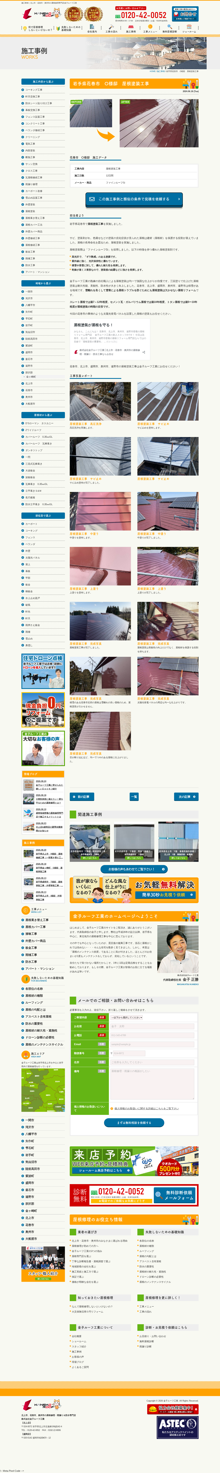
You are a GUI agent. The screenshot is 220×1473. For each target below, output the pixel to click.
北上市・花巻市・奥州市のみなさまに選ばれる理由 (99, 1240)
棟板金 (29, 591)
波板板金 (30, 477)
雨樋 (27, 631)
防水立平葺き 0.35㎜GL (39, 504)
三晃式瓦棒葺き (33, 463)
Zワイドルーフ (33, 430)
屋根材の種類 (146, 1246)
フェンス (30, 537)
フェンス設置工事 (35, 116)
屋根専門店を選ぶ (81, 1256)
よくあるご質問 (80, 1367)
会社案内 (92, 31)
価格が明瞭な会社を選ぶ (85, 1282)
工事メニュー (150, 31)
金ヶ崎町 (31, 376)
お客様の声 (78, 1356)
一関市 (29, 291)
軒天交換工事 (32, 96)
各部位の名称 (146, 1240)
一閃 (27, 457)
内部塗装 (30, 150)
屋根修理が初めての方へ (85, 1246)
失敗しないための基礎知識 (71, 28)
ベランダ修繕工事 (35, 130)
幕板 (27, 571)
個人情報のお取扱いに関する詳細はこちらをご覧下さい (147, 1108)
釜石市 (29, 359)
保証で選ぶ (78, 1276)
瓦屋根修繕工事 (33, 177)
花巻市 (29, 390)
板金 (27, 584)
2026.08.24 (49, 785)
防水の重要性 (146, 1266)
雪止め (29, 638)
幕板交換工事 (32, 110)
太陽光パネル (32, 557)
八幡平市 (30, 305)
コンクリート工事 (35, 123)
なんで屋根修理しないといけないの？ (92, 1306)
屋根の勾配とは (147, 1256)
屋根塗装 (30, 211)
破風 (27, 604)
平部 (27, 577)
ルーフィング (146, 1251)
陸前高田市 (31, 338)
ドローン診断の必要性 (151, 1276)
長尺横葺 (30, 497)
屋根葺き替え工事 (35, 218)
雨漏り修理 (31, 184)
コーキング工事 (33, 89)
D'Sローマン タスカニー (39, 423)
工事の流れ (111, 31)
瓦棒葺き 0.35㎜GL (36, 484)
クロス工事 (31, 170)
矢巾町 (29, 311)
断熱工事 (30, 157)
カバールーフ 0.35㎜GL (39, 436)
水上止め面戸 (32, 598)
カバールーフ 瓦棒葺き (38, 443)
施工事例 (131, 31)
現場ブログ (78, 1362)
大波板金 (30, 470)
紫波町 (29, 345)
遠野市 (29, 365)
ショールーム (189, 31)
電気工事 (30, 143)
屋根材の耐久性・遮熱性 (152, 1271)
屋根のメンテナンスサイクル (155, 1282)
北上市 (29, 383)
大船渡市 (30, 403)
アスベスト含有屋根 (150, 1261)
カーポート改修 (33, 191)
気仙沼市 (30, 332)
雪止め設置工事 (33, 197)
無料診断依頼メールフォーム (179, 1195)
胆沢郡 (29, 372)
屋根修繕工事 (32, 245)
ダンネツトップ (33, 450)
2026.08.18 (49, 799)
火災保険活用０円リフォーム (87, 1311)
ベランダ (30, 544)
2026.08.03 (49, 827)
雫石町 (29, 318)
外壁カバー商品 (33, 231)
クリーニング (32, 137)
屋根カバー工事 (35, 926)
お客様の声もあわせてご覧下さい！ (132, 869)
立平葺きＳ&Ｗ (33, 490)
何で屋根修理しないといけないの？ (40, 28)
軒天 (27, 618)
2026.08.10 (49, 813)
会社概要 (76, 1336)
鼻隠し (29, 645)
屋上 (27, 564)
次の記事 (185, 796)
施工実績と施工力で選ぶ (85, 1271)
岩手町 (29, 325)
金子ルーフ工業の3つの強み (87, 1251)
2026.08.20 (49, 854)
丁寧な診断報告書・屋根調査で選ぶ (91, 1261)
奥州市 (29, 397)
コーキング (31, 530)
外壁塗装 (30, 204)
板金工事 (30, 251)
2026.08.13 (49, 882)
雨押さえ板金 (32, 625)
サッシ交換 (31, 164)
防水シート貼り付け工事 (38, 103)
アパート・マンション (37, 272)
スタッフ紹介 (79, 1346)
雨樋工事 (30, 258)
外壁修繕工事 (32, 238)
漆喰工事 (31, 933)
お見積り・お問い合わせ (152, 1336)
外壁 (27, 550)
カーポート (31, 523)
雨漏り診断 (145, 1346)
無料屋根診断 (170, 31)
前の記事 (83, 796)
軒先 (27, 611)
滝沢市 (29, 298)
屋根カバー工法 (33, 224)
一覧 (134, 796)
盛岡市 (29, 352)
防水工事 (30, 265)
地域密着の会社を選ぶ (84, 1266)
